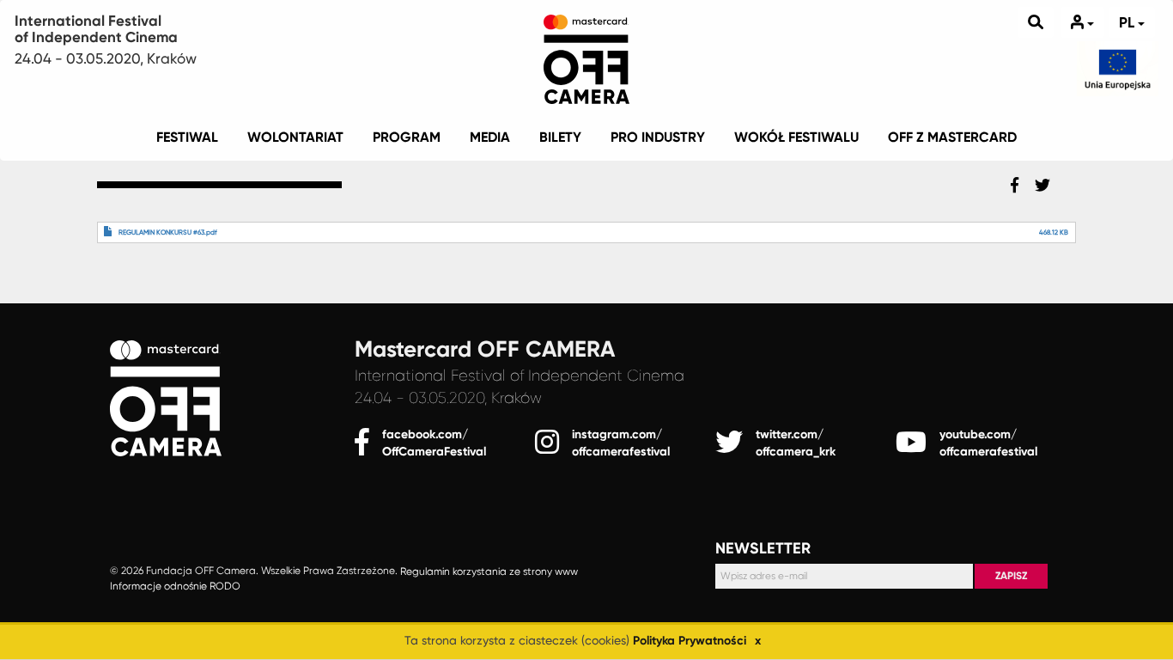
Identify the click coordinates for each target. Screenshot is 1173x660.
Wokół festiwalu (796, 137)
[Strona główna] (586, 56)
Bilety (560, 137)
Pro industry (658, 137)
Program (407, 137)
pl (1128, 22)
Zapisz (1011, 576)
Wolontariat (295, 137)
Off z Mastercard (952, 137)
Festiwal (187, 137)
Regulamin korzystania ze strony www (489, 571)
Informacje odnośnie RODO (175, 586)
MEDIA (490, 137)
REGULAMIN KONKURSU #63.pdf (168, 232)
